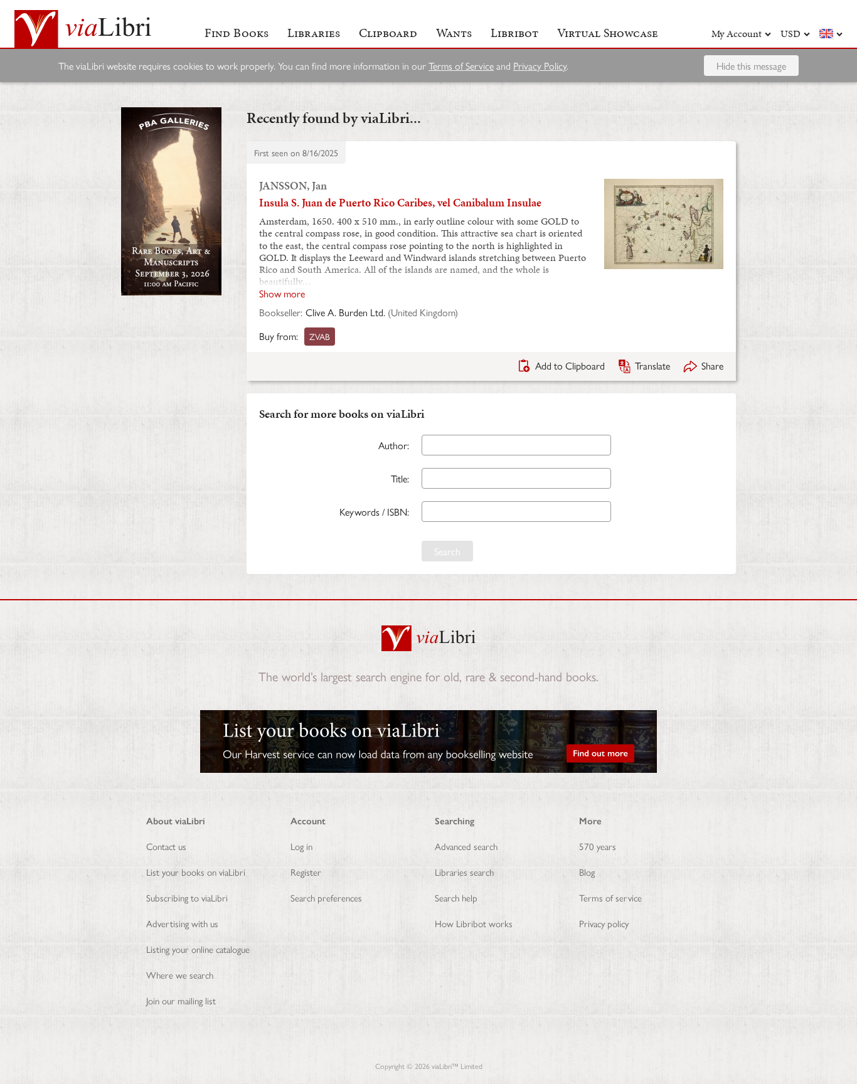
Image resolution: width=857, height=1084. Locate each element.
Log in (301, 846)
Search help (456, 897)
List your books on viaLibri (195, 871)
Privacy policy (604, 923)
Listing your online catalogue (198, 948)
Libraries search (464, 871)
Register (305, 871)
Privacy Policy (540, 65)
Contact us (166, 846)
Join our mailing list (181, 1000)
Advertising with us (182, 923)
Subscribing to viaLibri (187, 897)
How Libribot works (474, 923)
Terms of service (610, 897)
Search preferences (326, 897)
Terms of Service (461, 65)
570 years (597, 846)
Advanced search (466, 846)
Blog (587, 871)
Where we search (179, 974)
